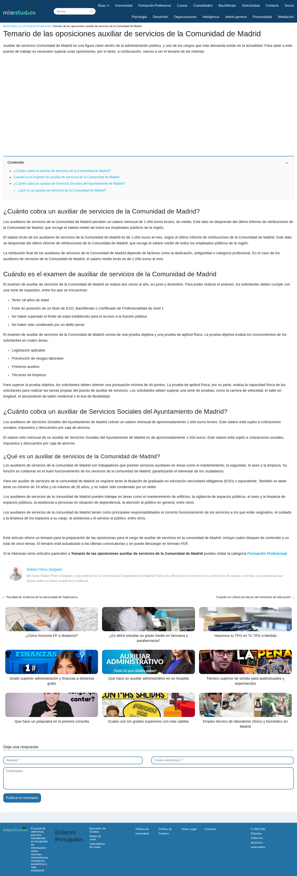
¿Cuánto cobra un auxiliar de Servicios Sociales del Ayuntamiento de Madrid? (69, 183)
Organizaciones (185, 17)
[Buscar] (91, 11)
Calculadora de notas (97, 845)
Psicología (139, 17)
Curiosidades (203, 5)
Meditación (286, 17)
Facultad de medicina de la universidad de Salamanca (41, 597)
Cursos (182, 5)
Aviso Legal (189, 829)
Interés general (236, 17)
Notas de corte (95, 837)
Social (289, 5)
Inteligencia (211, 17)
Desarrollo (160, 17)
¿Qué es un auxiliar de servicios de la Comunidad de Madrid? (62, 190)
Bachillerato (227, 5)
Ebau (102, 5)
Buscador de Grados (98, 830)
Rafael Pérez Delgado (44, 569)
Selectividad (251, 5)
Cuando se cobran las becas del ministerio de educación (253, 597)
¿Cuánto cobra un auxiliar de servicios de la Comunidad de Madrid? (62, 171)
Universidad (123, 5)
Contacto (272, 5)
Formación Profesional (154, 5)
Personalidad (262, 17)
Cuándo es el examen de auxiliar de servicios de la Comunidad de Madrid (66, 177)
